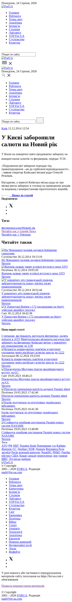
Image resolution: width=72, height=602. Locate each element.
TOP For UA (16, 36)
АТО (4, 445)
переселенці (44, 455)
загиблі (6, 452)
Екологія (14, 538)
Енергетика (16, 488)
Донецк (40, 449)
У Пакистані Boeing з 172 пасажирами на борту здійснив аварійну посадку (31, 318)
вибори (26, 459)
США (15, 455)
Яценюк (6, 449)
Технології (15, 531)
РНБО (56, 452)
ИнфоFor (14, 551)
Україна (24, 445)
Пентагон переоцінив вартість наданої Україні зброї (34, 395)
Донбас (65, 452)
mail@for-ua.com (11, 472)
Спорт (13, 525)
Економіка (15, 515)
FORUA (22, 469)
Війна (12, 521)
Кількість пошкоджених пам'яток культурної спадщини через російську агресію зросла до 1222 (32, 361)
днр (55, 455)
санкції (32, 455)
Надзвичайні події (20, 545)
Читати (6, 263)
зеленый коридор (29, 452)
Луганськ (15, 459)
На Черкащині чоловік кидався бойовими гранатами (34, 260)
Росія (14, 452)
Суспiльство (16, 39)
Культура (14, 42)
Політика (14, 518)
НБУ (16, 445)
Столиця (14, 29)
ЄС (15, 449)
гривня (62, 455)
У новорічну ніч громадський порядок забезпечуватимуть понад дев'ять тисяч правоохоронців (26, 297)
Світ (11, 511)
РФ (10, 445)
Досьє (12, 548)
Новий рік (28, 227)
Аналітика (15, 22)
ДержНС (46, 452)
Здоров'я (14, 528)
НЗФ (32, 449)
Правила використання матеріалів (22, 585)
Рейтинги (15, 16)
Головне (14, 12)
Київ (4, 128)
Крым (23, 455)
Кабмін (61, 445)
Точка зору (16, 19)
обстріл (6, 455)
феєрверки (8, 227)
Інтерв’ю (14, 26)
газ (54, 445)
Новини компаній (20, 541)
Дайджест (15, 32)
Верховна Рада (55, 449)
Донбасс (22, 449)
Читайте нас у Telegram (16, 234)
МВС (4, 459)
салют (18, 227)
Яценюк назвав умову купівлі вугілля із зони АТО (33, 273)
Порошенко (44, 445)
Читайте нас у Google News (18, 231)
